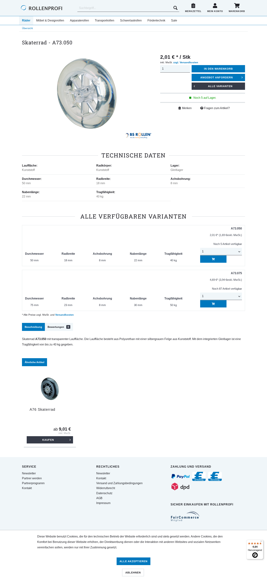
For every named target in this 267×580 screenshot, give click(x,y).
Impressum (103, 503)
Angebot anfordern (216, 77)
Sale (174, 20)
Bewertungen (58, 326)
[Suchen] (175, 8)
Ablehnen (133, 572)
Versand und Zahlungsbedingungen (119, 483)
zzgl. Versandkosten (185, 62)
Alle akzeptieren (133, 561)
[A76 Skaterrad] (50, 389)
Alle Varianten (220, 86)
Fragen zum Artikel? (216, 108)
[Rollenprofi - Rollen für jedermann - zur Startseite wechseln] (47, 8)
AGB (99, 498)
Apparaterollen (79, 20)
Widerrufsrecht (105, 488)
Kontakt (27, 488)
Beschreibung (33, 326)
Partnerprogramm (33, 483)
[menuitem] (128, 8)
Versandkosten (64, 314)
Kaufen (48, 439)
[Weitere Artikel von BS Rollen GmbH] (138, 136)
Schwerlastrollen (131, 20)
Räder (26, 20)
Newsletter (29, 473)
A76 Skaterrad (42, 409)
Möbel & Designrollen (50, 20)
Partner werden (32, 478)
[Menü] (261, 542)
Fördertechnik (156, 20)
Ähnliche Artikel (34, 362)
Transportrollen (104, 20)
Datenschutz (104, 493)
